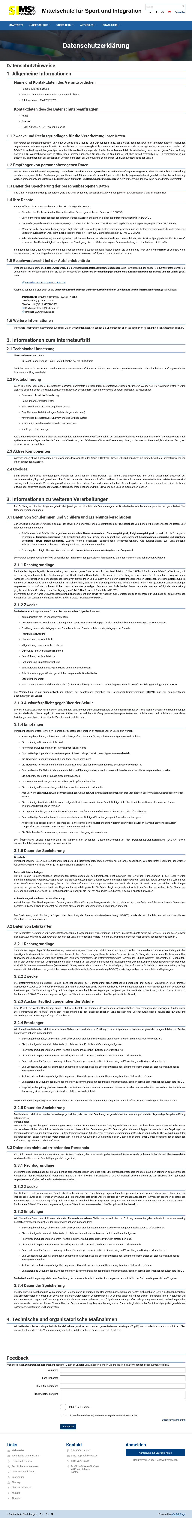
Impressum (18, 1477)
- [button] (48, 1514)
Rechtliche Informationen (25, 1466)
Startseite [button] (16, 25)
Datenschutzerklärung (173, 1419)
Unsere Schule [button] (38, 25)
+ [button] (152, 12)
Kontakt (16, 1492)
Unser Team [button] (63, 25)
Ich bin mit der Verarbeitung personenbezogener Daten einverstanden (101, 1415)
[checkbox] (63, 1407)
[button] (162, 12)
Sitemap (16, 1482)
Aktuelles (17, 1498)
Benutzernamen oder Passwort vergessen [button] (155, 1460)
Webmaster (18, 1450)
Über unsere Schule (22, 1487)
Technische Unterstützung (25, 1455)
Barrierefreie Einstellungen (23, 1514)
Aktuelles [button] (87, 25)
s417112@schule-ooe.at (84, 1455)
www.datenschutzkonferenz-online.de (45, 282)
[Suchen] (183, 6)
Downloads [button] (110, 25)
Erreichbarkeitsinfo (22, 1461)
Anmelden (180, 12)
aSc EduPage (178, 1514)
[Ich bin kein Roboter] (96, 1404)
